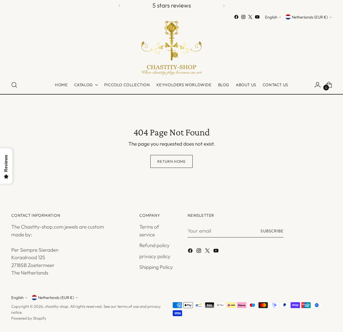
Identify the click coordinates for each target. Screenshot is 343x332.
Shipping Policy (156, 267)
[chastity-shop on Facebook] (236, 17)
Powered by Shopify (28, 318)
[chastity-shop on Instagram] (243, 17)
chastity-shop (56, 306)
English (271, 17)
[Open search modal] (14, 85)
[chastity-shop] (171, 48)
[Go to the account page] (317, 85)
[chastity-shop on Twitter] (250, 17)
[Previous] (119, 5)
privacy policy (154, 256)
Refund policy (154, 245)
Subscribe (272, 230)
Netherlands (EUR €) (310, 17)
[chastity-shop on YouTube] (257, 17)
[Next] (224, 5)
